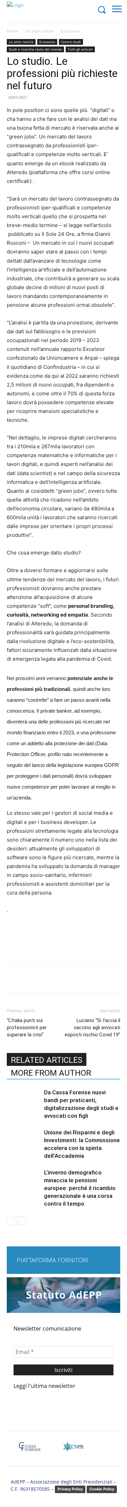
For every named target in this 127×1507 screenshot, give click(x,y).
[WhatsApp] (81, 979)
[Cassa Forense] (29, 1450)
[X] (50, 979)
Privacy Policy (70, 1489)
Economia (70, 31)
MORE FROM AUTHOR (51, 1073)
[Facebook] (35, 979)
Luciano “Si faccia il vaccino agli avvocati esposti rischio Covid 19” (92, 1027)
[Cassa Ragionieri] (73, 1450)
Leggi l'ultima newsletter (45, 1386)
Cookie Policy (101, 1489)
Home (12, 31)
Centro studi (71, 41)
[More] (97, 979)
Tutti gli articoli (80, 49)
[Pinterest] (66, 979)
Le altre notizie (40, 31)
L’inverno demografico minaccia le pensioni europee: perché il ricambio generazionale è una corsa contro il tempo (79, 1188)
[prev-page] (11, 1221)
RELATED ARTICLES (46, 1060)
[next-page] (22, 1221)
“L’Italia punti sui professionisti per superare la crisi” (27, 1027)
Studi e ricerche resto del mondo (35, 49)
